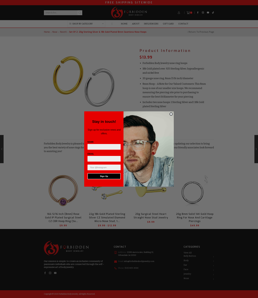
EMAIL (90, 154)
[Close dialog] (171, 114)
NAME (90, 142)
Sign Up (104, 176)
